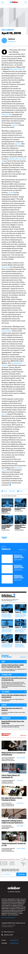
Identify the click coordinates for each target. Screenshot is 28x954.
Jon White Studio (14, 943)
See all (14, 600)
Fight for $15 (6, 114)
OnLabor (14, 2)
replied (14, 125)
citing (10, 192)
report (4, 414)
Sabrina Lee (11, 39)
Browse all (22, 549)
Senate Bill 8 (6, 331)
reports (18, 144)
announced (6, 267)
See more (23, 735)
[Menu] (2, 2)
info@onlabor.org (14, 940)
